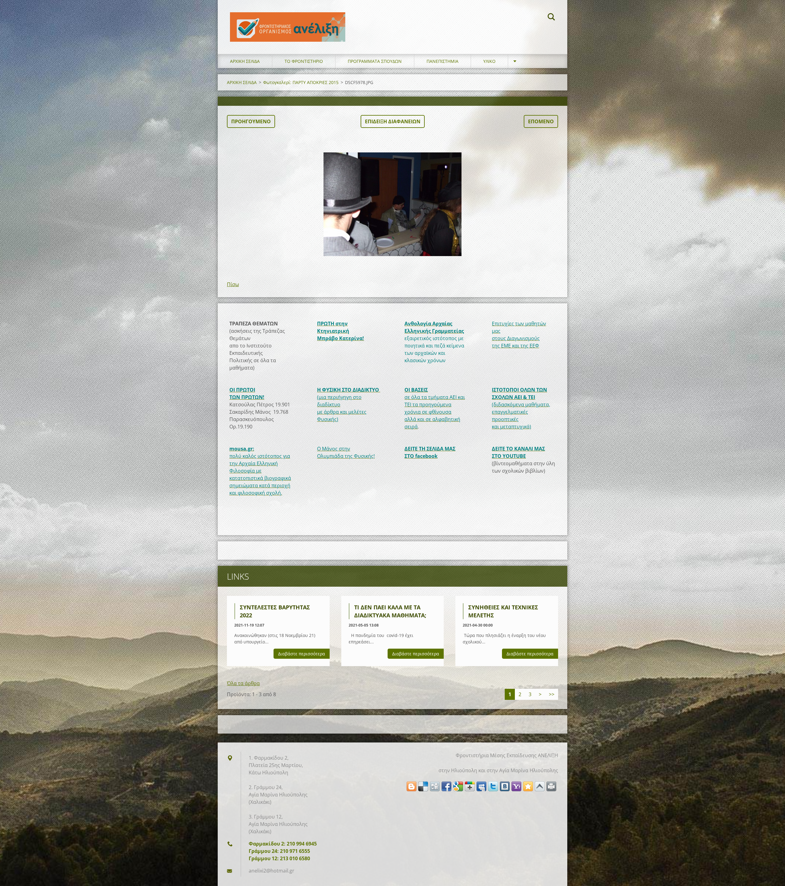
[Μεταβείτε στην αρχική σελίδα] (288, 21)
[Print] (551, 786)
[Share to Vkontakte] (505, 786)
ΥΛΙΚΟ (489, 61)
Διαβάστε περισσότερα (301, 654)
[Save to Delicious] (423, 786)
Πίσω (233, 284)
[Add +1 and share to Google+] (470, 786)
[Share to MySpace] (481, 786)
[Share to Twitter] (493, 786)
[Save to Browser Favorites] (528, 786)
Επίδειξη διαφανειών (392, 121)
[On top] (540, 786)
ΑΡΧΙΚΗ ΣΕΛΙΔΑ (245, 61)
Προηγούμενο (251, 121)
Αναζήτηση (551, 17)
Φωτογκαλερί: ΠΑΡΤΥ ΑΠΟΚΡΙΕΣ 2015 (301, 82)
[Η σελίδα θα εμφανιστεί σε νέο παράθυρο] (392, 204)
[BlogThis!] (411, 786)
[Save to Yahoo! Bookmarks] (516, 786)
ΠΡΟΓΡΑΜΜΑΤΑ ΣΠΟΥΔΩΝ (375, 61)
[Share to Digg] (435, 786)
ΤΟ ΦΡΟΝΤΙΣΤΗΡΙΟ (304, 61)
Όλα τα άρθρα (243, 683)
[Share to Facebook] (446, 786)
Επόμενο (541, 121)
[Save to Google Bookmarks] (458, 786)
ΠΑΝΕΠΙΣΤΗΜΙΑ (442, 61)
